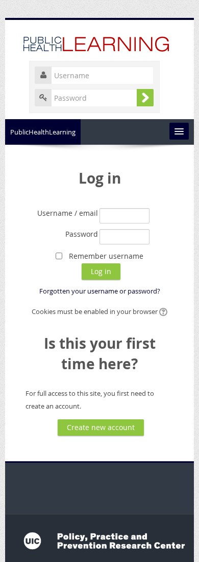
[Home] (99, 42)
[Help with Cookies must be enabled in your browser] (162, 311)
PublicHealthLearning (43, 132)
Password (81, 234)
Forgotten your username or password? (99, 291)
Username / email (67, 213)
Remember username (106, 256)
